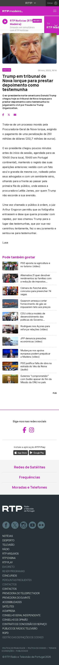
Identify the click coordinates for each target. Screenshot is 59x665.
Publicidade (22, 651)
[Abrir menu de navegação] (56, 11)
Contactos (9, 584)
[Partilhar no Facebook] (3, 114)
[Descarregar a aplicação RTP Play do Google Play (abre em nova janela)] (37, 452)
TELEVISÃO (8, 544)
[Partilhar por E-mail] (15, 114)
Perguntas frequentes (16, 580)
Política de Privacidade (13, 648)
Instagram (24, 525)
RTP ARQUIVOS (10, 553)
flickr (41, 525)
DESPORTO (8, 540)
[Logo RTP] (18, 509)
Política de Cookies (37, 648)
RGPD (5, 633)
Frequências (29, 477)
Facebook (6, 525)
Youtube (32, 525)
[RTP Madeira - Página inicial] (19, 11)
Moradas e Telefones (29, 487)
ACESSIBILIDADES (12, 602)
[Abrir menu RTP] (29, 3)
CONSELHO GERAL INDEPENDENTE (21, 615)
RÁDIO (5, 549)
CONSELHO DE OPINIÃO (15, 619)
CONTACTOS (9, 589)
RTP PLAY (7, 562)
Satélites (8, 606)
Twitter (15, 525)
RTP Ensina (9, 558)
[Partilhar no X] (9, 114)
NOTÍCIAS (7, 536)
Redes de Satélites (29, 467)
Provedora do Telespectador (21, 593)
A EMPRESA (8, 611)
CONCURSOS (9, 575)
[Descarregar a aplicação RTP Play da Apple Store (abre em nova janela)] (20, 452)
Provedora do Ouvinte (16, 597)
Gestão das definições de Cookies (22, 637)
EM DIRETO (8, 567)
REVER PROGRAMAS (13, 571)
